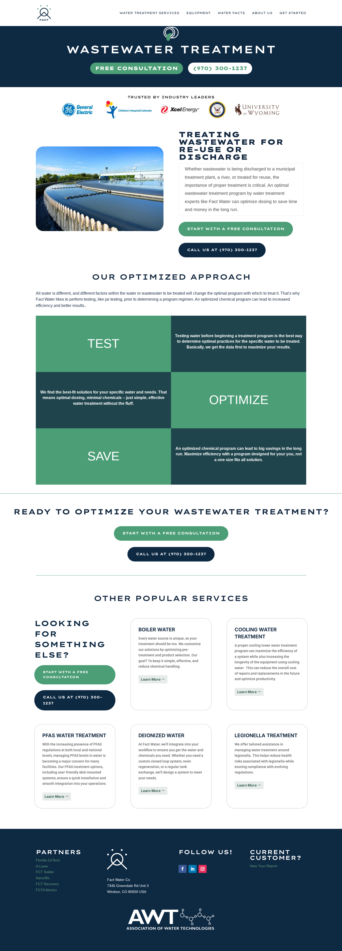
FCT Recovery (47, 884)
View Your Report (263, 866)
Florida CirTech (48, 860)
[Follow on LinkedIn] (193, 869)
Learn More (150, 679)
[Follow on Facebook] (183, 869)
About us (262, 13)
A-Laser (42, 866)
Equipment (198, 13)
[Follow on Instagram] (203, 869)
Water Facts (231, 13)
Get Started (292, 13)
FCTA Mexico (46, 890)
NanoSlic (43, 878)
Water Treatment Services (149, 13)
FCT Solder (45, 872)
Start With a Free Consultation (235, 229)
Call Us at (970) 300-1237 (222, 250)
